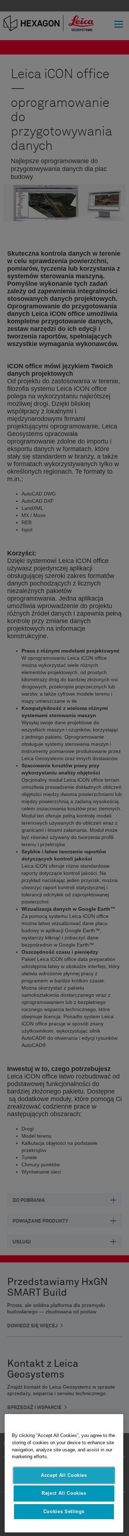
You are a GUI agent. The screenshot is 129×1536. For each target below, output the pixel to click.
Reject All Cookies (64, 1493)
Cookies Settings (64, 1511)
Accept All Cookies (64, 1475)
